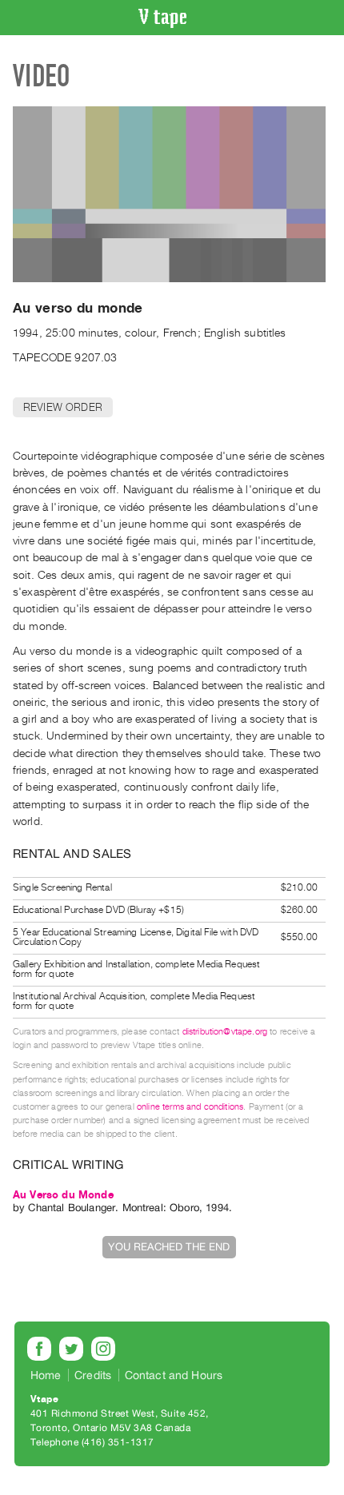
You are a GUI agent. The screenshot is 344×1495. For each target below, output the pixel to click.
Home (46, 1375)
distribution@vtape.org (225, 1032)
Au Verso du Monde (63, 1195)
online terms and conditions (190, 1107)
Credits (92, 1375)
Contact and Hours (174, 1375)
